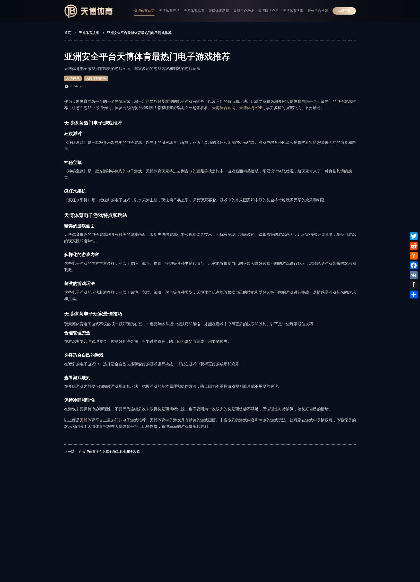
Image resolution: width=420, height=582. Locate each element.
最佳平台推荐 (318, 11)
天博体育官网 (223, 108)
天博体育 (73, 78)
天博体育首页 (144, 11)
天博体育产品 (169, 11)
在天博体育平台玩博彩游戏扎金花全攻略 (109, 452)
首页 (67, 33)
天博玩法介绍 (268, 11)
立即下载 (344, 11)
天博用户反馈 (243, 11)
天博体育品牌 (194, 11)
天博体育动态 (219, 11)
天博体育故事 (293, 11)
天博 (84, 420)
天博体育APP (250, 108)
